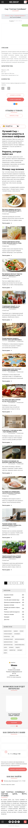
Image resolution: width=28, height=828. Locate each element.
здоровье (16, 631)
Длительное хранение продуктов (14, 602)
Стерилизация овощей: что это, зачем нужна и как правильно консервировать (11, 306)
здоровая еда (12, 650)
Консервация (14, 597)
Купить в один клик (15, 99)
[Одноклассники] (16, 104)
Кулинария (14, 617)
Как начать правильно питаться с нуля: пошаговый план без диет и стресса (11, 210)
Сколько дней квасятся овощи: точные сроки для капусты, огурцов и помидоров (12, 242)
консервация (17, 633)
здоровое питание (7, 631)
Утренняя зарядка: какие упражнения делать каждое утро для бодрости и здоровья (11, 524)
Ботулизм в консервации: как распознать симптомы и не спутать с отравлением (12, 461)
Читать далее (6, 223)
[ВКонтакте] (14, 104)
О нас (14, 668)
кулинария (20, 650)
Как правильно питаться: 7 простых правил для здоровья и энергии (12, 274)
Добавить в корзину (15, 95)
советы (5, 647)
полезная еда (7, 636)
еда (12, 636)
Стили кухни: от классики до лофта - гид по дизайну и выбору (12, 431)
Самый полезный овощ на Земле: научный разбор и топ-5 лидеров (11, 556)
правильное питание (8, 641)
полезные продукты (8, 633)
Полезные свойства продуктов (14, 612)
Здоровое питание (14, 594)
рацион (5, 652)
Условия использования (14, 670)
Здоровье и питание (14, 605)
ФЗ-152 (14, 673)
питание (21, 631)
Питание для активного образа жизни (14, 608)
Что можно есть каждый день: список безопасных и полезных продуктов (11, 492)
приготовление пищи (8, 644)
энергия (5, 650)
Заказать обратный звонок (17, 769)
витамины (11, 647)
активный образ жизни (19, 644)
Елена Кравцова (12, 212)
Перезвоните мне (25, 821)
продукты (18, 647)
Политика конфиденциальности (14, 671)
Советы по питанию (14, 614)
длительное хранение (19, 639)
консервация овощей (8, 639)
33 (22, 583)
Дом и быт (14, 619)
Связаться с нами (14, 675)
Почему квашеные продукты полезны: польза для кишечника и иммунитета (11, 339)
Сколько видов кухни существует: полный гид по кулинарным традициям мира (12, 369)
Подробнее (14, 722)
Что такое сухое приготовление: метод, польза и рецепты (11, 400)
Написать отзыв (14, 115)
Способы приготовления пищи (14, 600)
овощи (16, 641)
